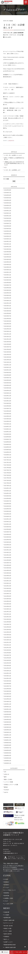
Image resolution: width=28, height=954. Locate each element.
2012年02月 (7, 637)
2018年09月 (7, 434)
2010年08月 (7, 683)
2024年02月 (7, 267)
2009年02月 (7, 729)
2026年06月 (7, 195)
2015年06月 (7, 534)
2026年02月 (7, 205)
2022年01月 (7, 331)
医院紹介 (6, 882)
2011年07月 (7, 655)
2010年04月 (7, 693)
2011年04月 (7, 663)
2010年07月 (7, 686)
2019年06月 (7, 411)
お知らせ (6, 774)
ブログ (6, 901)
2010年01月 (7, 701)
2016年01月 (7, 516)
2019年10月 (7, 400)
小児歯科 (6, 914)
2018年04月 (7, 447)
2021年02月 (7, 359)
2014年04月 (7, 570)
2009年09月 (7, 711)
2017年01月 (7, 485)
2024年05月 (7, 259)
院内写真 (6, 895)
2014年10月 (7, 555)
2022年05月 (7, 321)
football (6, 789)
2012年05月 (7, 629)
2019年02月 (7, 421)
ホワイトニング (8, 923)
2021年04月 (7, 354)
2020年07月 (7, 377)
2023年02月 (7, 298)
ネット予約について (10, 890)
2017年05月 (7, 475)
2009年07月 (7, 717)
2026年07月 (7, 192)
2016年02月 (7, 513)
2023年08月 (7, 282)
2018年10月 (7, 431)
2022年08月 (7, 313)
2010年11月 (7, 675)
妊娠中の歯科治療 (9, 920)
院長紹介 (6, 884)
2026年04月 (7, 200)
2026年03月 (7, 202)
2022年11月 (7, 305)
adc (5, 771)
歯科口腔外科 (8, 933)
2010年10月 (7, 678)
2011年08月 (7, 652)
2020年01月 (7, 393)
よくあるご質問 (8, 903)
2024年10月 (7, 246)
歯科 (5, 776)
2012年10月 (7, 616)
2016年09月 (7, 495)
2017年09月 (7, 465)
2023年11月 (7, 274)
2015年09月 (7, 526)
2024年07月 (7, 254)
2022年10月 (7, 308)
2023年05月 (7, 290)
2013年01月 (7, 609)
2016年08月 (7, 498)
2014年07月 (7, 562)
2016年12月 (7, 488)
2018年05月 (7, 444)
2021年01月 (7, 362)
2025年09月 (7, 218)
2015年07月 (7, 531)
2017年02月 (7, 483)
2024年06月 (7, 256)
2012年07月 (7, 624)
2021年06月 (7, 349)
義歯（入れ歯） (8, 779)
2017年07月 (7, 470)
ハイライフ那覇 (8, 782)
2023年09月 (7, 280)
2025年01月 (7, 238)
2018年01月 (7, 454)
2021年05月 (7, 352)
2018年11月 (7, 429)
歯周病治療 (7, 917)
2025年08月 (7, 220)
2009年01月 (7, 732)
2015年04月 (7, 539)
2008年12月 (7, 735)
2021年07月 (7, 346)
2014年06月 (7, 565)
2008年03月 (7, 758)
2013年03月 (7, 603)
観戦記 (6, 787)
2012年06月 (7, 627)
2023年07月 (7, 285)
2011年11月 (7, 645)
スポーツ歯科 (8, 931)
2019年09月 (7, 403)
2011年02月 (7, 668)
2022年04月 (7, 323)
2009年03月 (7, 727)
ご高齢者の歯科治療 (10, 947)
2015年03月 (7, 542)
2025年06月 (7, 226)
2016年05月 (7, 506)
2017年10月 (7, 462)
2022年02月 (7, 328)
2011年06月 (7, 657)
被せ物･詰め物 (8, 925)
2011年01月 (7, 670)
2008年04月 (7, 755)
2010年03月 (7, 696)
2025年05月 (7, 228)
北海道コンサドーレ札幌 (11, 784)
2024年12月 (7, 241)
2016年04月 (7, 508)
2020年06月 (7, 380)
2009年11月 (7, 706)
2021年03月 (7, 357)
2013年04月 (7, 601)
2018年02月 (7, 452)
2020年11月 (7, 367)
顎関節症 (6, 936)
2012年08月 (7, 621)
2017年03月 (7, 480)
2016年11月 (7, 490)
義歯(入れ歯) (8, 928)
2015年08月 (7, 529)
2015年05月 (7, 537)
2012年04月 (7, 632)
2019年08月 (7, 406)
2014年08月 (7, 560)
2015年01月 (7, 547)
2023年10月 (7, 277)
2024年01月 (7, 269)
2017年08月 (7, 467)
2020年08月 (7, 375)
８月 (5, 167)
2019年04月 (7, 416)
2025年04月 (7, 231)
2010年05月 (7, 691)
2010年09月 (7, 681)
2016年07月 (7, 501)
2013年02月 (7, 606)
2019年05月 (7, 413)
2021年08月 (7, 344)
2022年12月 (7, 303)
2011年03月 (7, 665)
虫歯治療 (6, 912)
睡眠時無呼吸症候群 (10, 944)
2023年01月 (7, 300)
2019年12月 (7, 395)
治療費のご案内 (8, 898)
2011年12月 (7, 642)
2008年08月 (7, 745)
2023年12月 (7, 272)
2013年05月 (7, 598)
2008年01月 (7, 763)
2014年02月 (7, 575)
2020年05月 (7, 382)
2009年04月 (7, 724)
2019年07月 (7, 408)
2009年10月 (7, 709)
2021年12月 (7, 334)
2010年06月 (7, 688)
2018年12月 (7, 426)
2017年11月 (7, 460)
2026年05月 (7, 197)
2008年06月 (7, 750)
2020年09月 (7, 372)
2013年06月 (7, 596)
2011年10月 (7, 647)
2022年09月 (7, 310)
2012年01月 (7, 639)
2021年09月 (7, 341)
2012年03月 (7, 634)
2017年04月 (7, 477)
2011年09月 (7, 650)
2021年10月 (7, 339)
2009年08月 (7, 714)
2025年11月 (7, 213)
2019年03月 (7, 418)
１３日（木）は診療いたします (13, 155)
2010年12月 (7, 673)
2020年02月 (7, 390)
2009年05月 (7, 722)
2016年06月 (7, 503)
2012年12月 (7, 611)
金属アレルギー (8, 942)
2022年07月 (7, 316)
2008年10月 (7, 740)
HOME (6, 879)
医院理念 (6, 892)
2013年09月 (7, 588)
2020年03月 (7, 388)
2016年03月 (7, 511)
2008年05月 (7, 753)
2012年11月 (7, 614)
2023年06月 (7, 287)
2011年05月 (7, 660)
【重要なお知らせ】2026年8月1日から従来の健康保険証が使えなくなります (14, 163)
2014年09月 (7, 557)
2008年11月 (7, 737)
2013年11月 (7, 583)
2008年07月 (7, 747)
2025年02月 (7, 236)
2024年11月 (7, 244)
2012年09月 (7, 619)
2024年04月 (7, 262)
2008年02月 (7, 760)
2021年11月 (7, 336)
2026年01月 (7, 208)
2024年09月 (7, 249)
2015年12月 (7, 519)
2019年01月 (7, 424)
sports (6, 792)
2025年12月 (7, 210)
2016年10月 (7, 493)
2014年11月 (7, 552)
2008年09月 (7, 742)
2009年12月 (7, 704)
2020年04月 (7, 385)
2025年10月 (7, 215)
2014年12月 (7, 549)
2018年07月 (7, 439)
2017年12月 (7, 457)
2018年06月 (7, 442)
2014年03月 (7, 573)
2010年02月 (7, 699)
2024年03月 (7, 264)
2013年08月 (7, 591)
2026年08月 (7, 190)
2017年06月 (7, 472)
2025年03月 (7, 233)
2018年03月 (7, 449)
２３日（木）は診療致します (12, 170)
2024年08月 (7, 251)
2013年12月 (7, 580)
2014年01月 (7, 578)
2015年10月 (7, 524)
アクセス (6, 887)
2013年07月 (7, 593)
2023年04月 (7, 292)
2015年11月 (7, 521)
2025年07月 (7, 223)
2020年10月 (7, 370)
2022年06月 (7, 318)
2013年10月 (7, 585)
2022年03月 (7, 326)
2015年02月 (7, 544)
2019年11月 (7, 398)
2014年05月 (7, 567)
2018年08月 (7, 436)
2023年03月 (7, 295)
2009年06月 (7, 719)
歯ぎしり (6, 939)
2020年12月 (7, 364)
